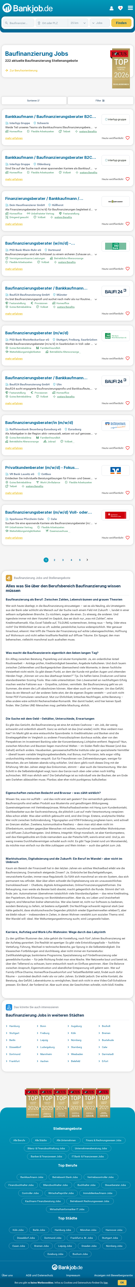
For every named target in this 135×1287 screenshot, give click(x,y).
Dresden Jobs (89, 1246)
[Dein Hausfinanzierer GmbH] (116, 201)
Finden (121, 23)
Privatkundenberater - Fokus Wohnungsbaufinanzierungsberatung (40, 467)
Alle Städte (41, 1140)
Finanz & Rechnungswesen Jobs (103, 1140)
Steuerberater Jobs (115, 1185)
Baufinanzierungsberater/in (39, 422)
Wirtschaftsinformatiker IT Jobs (67, 1209)
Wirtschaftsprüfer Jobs (61, 1193)
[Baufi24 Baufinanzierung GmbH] (116, 291)
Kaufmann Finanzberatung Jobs (43, 1201)
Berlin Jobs (39, 1230)
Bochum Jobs (80, 1254)
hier (106, 1282)
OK (122, 1282)
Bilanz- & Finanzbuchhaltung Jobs (46, 1148)
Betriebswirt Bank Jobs (65, 1177)
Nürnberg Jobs (114, 1246)
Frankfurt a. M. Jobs (81, 1237)
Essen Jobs (18, 1246)
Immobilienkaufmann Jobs (97, 1193)
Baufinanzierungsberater (36, 333)
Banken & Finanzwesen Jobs (46, 1156)
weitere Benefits (88, 131)
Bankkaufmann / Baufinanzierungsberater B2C (48, 116)
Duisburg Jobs (55, 1254)
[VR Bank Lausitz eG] (116, 470)
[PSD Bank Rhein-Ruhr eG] (116, 246)
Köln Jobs (18, 1230)
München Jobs (88, 1230)
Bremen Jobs (41, 1246)
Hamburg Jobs (63, 1230)
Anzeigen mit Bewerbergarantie (113, 1275)
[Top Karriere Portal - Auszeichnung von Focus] (67, 1103)
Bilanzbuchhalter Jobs (55, 1185)
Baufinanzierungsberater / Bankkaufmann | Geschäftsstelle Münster (44, 288)
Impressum (73, 1275)
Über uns (7, 1275)
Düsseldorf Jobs (26, 1237)
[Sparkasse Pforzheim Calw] (116, 515)
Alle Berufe (19, 1140)
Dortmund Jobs (52, 1237)
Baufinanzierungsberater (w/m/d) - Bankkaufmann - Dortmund (38, 243)
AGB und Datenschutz (39, 1275)
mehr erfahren (14, 138)
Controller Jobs (30, 1193)
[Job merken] (128, 138)
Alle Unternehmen (66, 1140)
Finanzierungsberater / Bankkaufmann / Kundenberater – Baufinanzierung (44, 198)
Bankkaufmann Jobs (31, 1177)
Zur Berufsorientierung (23, 70)
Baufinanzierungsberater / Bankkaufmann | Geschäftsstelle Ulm (44, 378)
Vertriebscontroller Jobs (100, 1177)
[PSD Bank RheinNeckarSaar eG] (116, 336)
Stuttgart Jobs (110, 1237)
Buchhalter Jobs (86, 1185)
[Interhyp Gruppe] (116, 119)
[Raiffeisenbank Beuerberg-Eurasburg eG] (116, 425)
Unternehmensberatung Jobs (91, 1148)
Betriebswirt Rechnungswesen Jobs (89, 1201)
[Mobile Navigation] (130, 6)
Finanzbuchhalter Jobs (21, 1185)
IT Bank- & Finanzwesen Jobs (88, 1156)
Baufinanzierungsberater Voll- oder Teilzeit (46, 512)
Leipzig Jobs (65, 1246)
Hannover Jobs (114, 1230)
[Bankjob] (28, 8)
